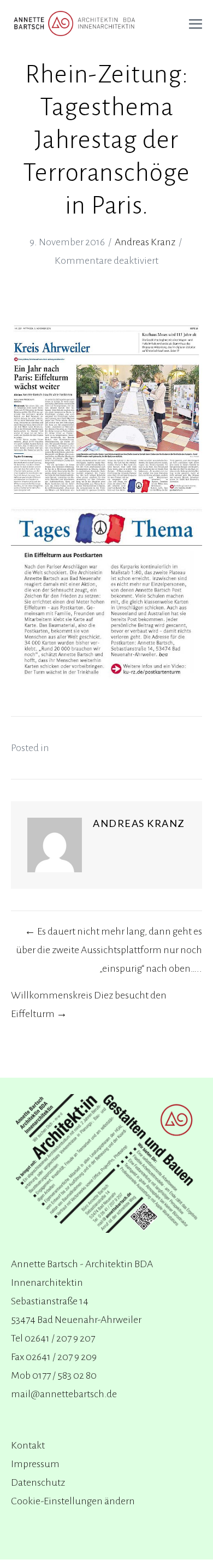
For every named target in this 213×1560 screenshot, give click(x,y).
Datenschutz (38, 1482)
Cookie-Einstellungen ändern (73, 1501)
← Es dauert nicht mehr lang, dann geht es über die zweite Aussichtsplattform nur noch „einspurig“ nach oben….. (109, 950)
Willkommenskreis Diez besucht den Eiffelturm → (89, 1004)
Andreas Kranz (145, 242)
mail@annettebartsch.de (64, 1393)
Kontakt (28, 1445)
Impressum (35, 1463)
